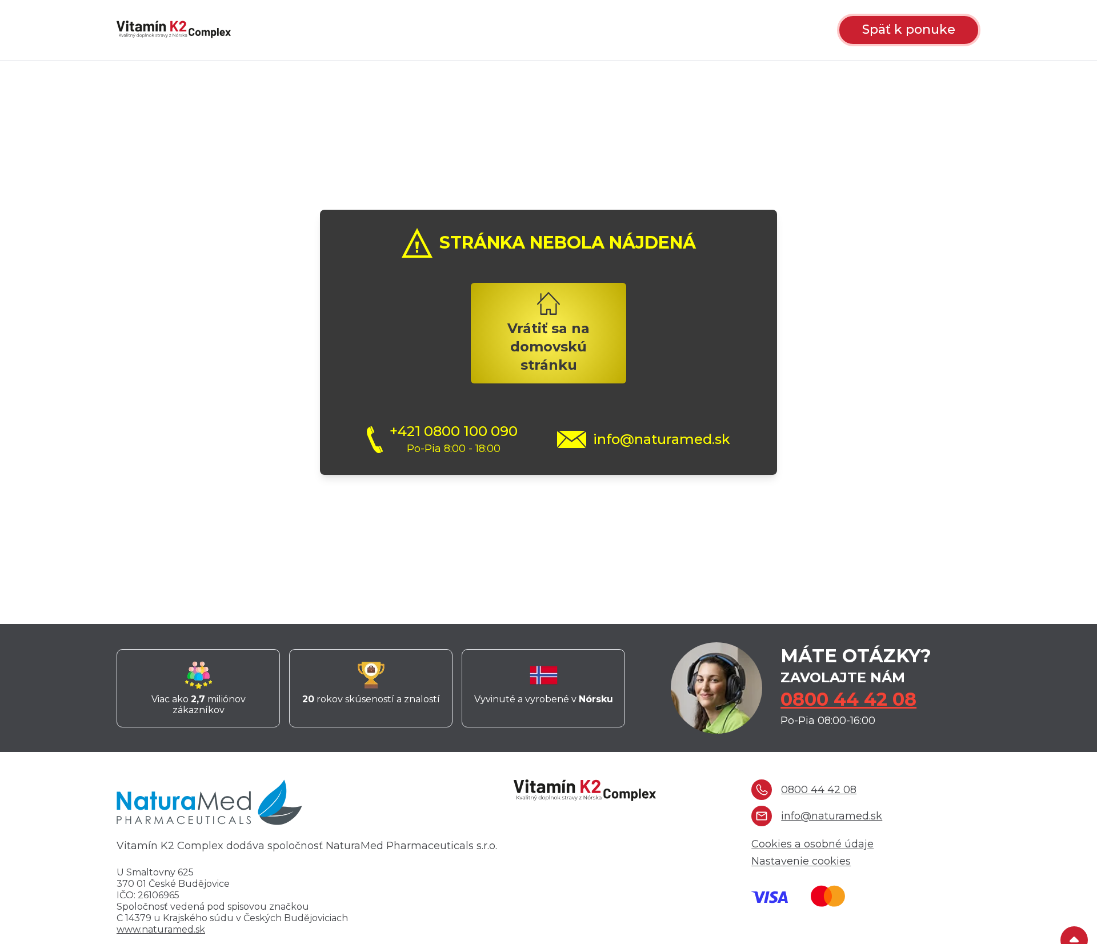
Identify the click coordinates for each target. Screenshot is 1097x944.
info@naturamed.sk (661, 439)
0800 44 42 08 (848, 699)
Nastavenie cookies (801, 861)
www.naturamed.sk (161, 929)
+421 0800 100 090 (454, 431)
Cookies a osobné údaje (812, 844)
